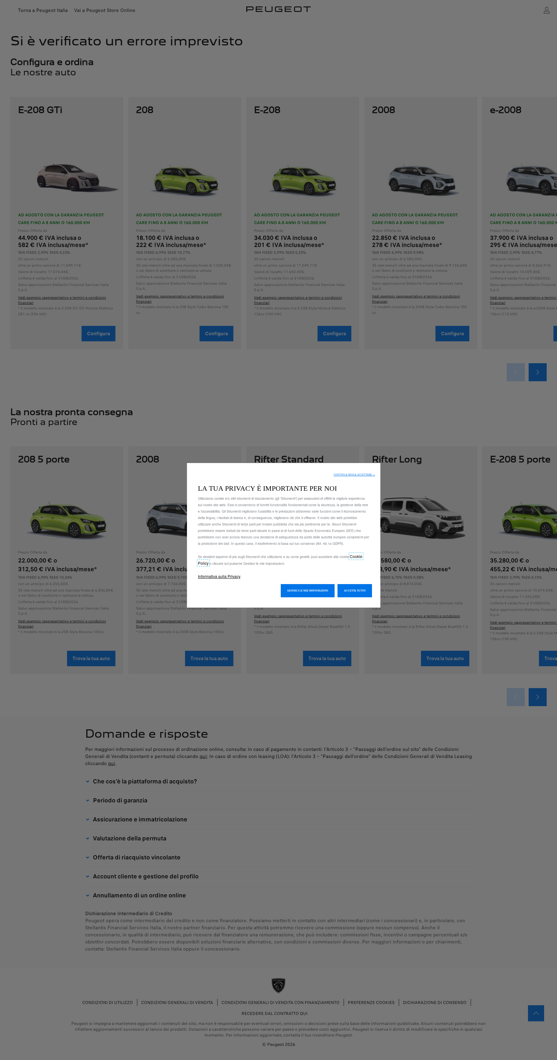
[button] (354, 474)
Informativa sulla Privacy (219, 576)
